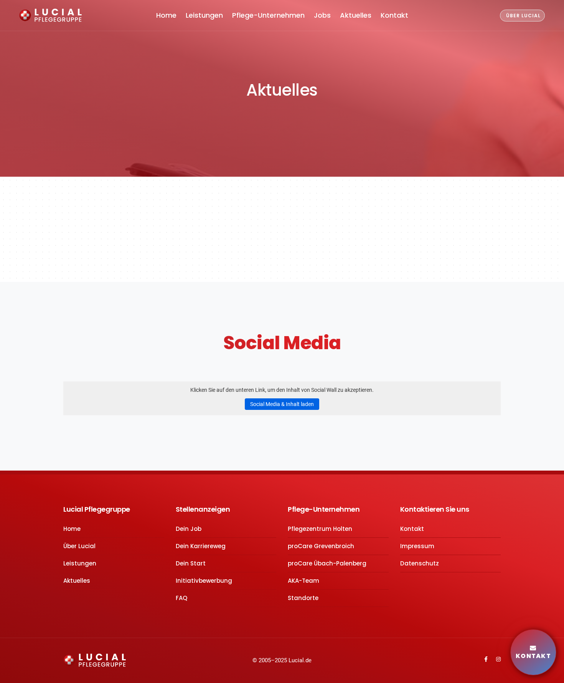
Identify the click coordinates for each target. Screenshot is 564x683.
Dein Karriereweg (201, 546)
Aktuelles (355, 15)
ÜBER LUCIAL (523, 15)
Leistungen (204, 15)
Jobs (322, 15)
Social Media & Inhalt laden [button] (282, 404)
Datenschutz (419, 563)
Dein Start (191, 563)
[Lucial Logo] (94, 659)
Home (166, 15)
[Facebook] (482, 659)
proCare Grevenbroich (321, 546)
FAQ (181, 598)
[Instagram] (495, 659)
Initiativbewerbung (204, 581)
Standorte (303, 598)
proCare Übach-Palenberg (327, 563)
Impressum (417, 546)
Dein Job (188, 529)
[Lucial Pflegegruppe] (50, 15)
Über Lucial (79, 546)
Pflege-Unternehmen (268, 15)
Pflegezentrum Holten (320, 529)
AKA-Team (303, 581)
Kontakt (394, 15)
